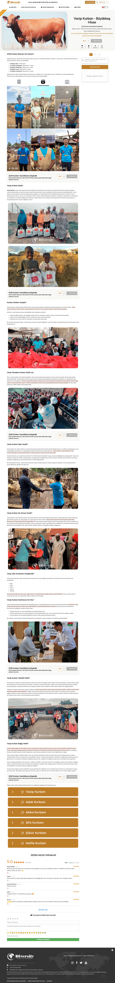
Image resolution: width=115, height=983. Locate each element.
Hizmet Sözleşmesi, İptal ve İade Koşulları (16, 981)
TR (104, 7)
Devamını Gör (43, 910)
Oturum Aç (102, 2)
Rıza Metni (49, 981)
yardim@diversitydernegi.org (17, 965)
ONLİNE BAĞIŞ (90, 2)
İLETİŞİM (78, 7)
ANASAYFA (13, 7)
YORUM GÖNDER (43, 939)
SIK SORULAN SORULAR (29, 7)
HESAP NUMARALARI (48, 7)
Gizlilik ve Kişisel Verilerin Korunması (36, 981)
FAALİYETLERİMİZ (64, 7)
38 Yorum (28, 862)
